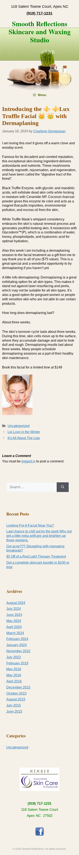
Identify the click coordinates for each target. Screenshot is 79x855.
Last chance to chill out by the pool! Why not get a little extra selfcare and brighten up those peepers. (39, 536)
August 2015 (15, 699)
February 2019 (17, 663)
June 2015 (14, 711)
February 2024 (17, 639)
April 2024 (14, 627)
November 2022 (18, 651)
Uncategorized (18, 426)
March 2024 (15, 633)
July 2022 (13, 657)
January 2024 (16, 645)
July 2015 (13, 705)
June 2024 (14, 615)
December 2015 (18, 687)
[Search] (63, 487)
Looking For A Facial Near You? (30, 525)
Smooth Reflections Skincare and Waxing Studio (40, 32)
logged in (28, 461)
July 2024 (13, 608)
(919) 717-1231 (39, 804)
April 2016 (14, 681)
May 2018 (13, 669)
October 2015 (16, 693)
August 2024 (15, 603)
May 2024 (13, 621)
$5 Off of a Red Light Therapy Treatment (36, 556)
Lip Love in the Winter (24, 432)
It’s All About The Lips (24, 438)
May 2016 (13, 675)
